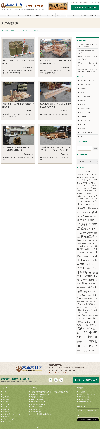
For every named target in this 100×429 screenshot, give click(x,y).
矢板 (95, 312)
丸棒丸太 (92, 204)
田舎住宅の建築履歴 (86, 108)
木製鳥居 (84, 298)
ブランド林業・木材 (84, 188)
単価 (90, 240)
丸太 (94, 193)
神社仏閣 (81, 315)
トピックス (61, 15)
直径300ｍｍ (81, 312)
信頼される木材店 (85, 120)
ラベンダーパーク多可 (86, 190)
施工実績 (50, 15)
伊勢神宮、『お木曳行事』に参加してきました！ (87, 58)
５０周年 (92, 351)
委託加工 (94, 264)
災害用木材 (88, 310)
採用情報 (93, 15)
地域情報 (82, 100)
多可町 (87, 264)
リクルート (13, 157)
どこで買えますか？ (23, 70)
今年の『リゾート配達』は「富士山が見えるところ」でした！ (87, 64)
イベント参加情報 (10, 70)
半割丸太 (85, 240)
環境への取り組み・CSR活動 (80, 2)
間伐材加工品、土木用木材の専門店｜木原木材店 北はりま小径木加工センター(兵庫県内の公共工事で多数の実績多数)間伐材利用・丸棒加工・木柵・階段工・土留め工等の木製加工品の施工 (11, 5)
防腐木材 (82, 136)
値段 (84, 233)
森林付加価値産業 (85, 304)
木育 (85, 292)
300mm (80, 175)
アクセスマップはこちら (59, 373)
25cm (83, 171)
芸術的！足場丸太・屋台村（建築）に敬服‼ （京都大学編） (87, 70)
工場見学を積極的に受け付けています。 (87, 52)
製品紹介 (39, 15)
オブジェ (92, 183)
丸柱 (80, 204)
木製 (89, 292)
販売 (95, 318)
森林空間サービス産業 (90, 307)
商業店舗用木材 (82, 243)
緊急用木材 (89, 315)
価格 (89, 213)
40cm (93, 171)
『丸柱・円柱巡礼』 (86, 84)
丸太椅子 (87, 201)
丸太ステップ (89, 198)
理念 (17, 15)
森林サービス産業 (91, 301)
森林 (83, 301)
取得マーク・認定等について (87, 380)
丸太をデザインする (89, 196)
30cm (88, 172)
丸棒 (85, 204)
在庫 (85, 260)
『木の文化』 (84, 88)
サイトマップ (95, 2)
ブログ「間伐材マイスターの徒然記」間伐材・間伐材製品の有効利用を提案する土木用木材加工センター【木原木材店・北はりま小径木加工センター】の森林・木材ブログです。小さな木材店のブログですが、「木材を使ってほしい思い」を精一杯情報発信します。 (58, 6)
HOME (6, 30)
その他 (44, 70)
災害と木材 (81, 310)
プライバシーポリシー (11, 419)
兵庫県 (90, 233)
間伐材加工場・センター (87, 346)
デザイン (83, 185)
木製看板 (89, 295)
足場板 (86, 325)
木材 (85, 280)
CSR (86, 174)
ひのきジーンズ (89, 177)
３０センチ (84, 351)
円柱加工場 (87, 236)
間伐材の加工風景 (49, 73)
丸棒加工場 (84, 208)
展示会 (92, 273)
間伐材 (81, 328)
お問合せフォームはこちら (86, 7)
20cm (79, 171)
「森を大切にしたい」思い (50, 114)
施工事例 (9, 73)
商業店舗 (94, 240)
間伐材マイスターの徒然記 (19, 30)
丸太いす (80, 196)
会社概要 (82, 15)
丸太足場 (94, 201)
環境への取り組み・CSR (11, 414)
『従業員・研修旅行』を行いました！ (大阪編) (87, 45)
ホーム (6, 15)
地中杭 (90, 260)
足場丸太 (80, 322)
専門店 (81, 268)
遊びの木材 (16, 73)
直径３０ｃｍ (89, 312)
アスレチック (88, 180)
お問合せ (6, 417)
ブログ (71, 15)
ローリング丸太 (87, 193)
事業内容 (28, 15)
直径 (95, 310)
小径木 (89, 268)
